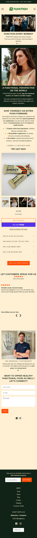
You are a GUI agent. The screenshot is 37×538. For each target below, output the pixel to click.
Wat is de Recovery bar (12, 252)
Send (5, 411)
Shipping (18, 503)
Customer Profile (18, 506)
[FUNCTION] (18, 9)
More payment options (18, 229)
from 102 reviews (18, 279)
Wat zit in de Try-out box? (13, 236)
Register (26, 480)
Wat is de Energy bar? (12, 247)
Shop (18, 491)
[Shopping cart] (34, 9)
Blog (18, 497)
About (18, 494)
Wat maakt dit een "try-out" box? (16, 241)
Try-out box (18, 149)
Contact (18, 500)
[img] (18, 276)
